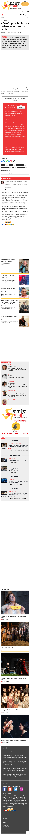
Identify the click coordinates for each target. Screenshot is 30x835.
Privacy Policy (6, 825)
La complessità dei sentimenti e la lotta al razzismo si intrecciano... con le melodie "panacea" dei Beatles (9, 302)
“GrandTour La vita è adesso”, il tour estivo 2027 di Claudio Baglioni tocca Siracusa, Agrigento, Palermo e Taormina (14, 494)
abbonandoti (5, 216)
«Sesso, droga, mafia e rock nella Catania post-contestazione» (8, 260)
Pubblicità (5, 823)
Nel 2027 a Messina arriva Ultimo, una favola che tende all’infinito (18, 481)
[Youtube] (21, 15)
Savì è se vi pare (11, 399)
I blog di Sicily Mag (5, 362)
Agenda (3, 438)
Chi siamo (5, 820)
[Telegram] (9, 161)
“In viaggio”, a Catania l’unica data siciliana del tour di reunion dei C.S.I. (18, 469)
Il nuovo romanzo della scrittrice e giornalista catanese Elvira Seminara (9, 322)
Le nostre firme (6, 826)
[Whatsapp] (7, 161)
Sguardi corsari (11, 374)
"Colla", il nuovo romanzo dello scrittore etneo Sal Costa (8, 265)
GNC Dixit (10, 365)
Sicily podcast (11, 381)
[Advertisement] (15, 68)
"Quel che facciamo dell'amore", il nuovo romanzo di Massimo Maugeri (8, 308)
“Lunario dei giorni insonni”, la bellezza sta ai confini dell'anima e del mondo (9, 317)
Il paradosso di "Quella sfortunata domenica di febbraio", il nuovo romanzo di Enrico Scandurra (9, 294)
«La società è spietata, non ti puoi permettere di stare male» (8, 289)
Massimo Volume (11, 390)
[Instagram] (25, 15)
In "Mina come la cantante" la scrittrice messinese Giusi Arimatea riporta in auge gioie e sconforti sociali (8, 281)
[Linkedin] (4, 161)
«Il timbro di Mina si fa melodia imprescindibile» (7, 276)
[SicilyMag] (11, 9)
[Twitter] (23, 15)
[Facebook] (27, 15)
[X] (14, 161)
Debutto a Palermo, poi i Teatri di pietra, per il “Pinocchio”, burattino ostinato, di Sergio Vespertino (14, 446)
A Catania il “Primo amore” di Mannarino (17, 460)
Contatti (4, 822)
